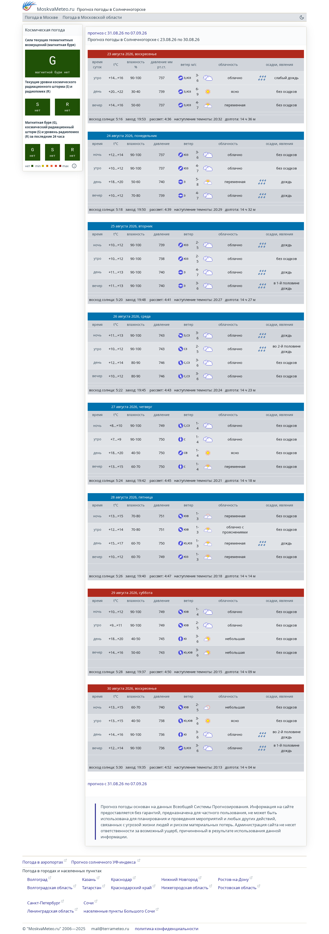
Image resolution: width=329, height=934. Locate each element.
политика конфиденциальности (166, 928)
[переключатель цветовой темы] (301, 17)
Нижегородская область (184, 887)
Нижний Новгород (179, 879)
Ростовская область (237, 887)
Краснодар (121, 879)
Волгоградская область (49, 887)
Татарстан (91, 887)
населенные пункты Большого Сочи (119, 911)
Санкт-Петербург (43, 903)
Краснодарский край (131, 887)
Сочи (89, 903)
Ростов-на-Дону (233, 879)
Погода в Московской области (92, 17)
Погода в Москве (41, 17)
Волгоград (37, 879)
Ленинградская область (50, 911)
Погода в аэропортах (42, 862)
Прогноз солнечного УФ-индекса (104, 862)
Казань (89, 879)
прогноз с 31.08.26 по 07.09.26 (117, 33)
